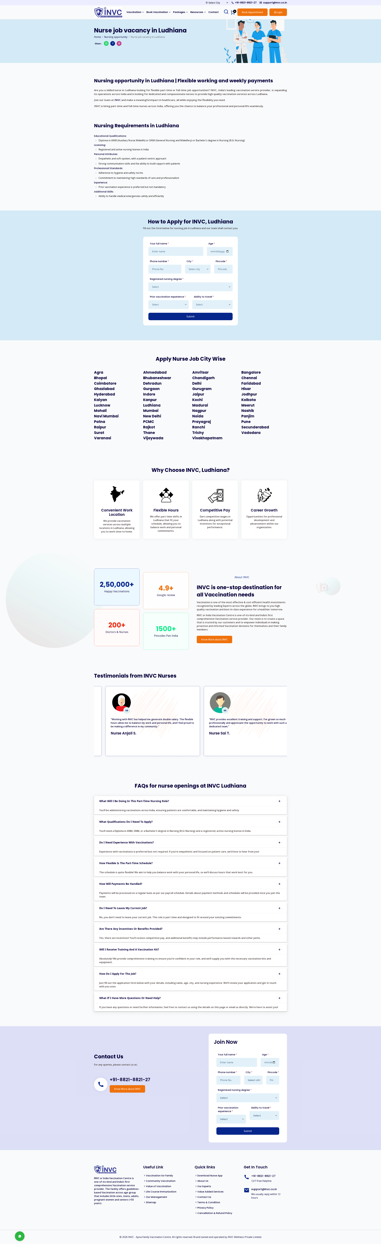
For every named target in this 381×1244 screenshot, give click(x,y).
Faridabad (251, 383)
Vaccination (134, 12)
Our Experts (204, 1186)
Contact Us (204, 1197)
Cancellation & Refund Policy (214, 1213)
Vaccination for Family (159, 1175)
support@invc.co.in (275, 2)
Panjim (247, 416)
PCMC (148, 422)
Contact (213, 12)
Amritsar (200, 372)
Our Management (156, 1197)
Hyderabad (104, 394)
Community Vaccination (160, 1181)
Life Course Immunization (161, 1191)
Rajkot (149, 427)
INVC (117, 100)
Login (279, 12)
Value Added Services (210, 1191)
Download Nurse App (209, 1175)
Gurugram (202, 389)
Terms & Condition (208, 1202)
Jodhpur (249, 394)
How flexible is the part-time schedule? (126, 863)
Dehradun (152, 383)
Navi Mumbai (106, 416)
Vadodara (251, 433)
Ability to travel (204, 296)
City (189, 261)
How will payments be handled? (120, 884)
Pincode (221, 261)
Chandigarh (203, 378)
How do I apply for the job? (117, 973)
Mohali (100, 411)
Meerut (247, 405)
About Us (202, 1181)
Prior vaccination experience (168, 296)
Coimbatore (105, 383)
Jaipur (198, 394)
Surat (99, 433)
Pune (246, 422)
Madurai (200, 405)
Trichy (198, 433)
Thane (149, 433)
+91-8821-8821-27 (246, 2)
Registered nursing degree (167, 279)
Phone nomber (227, 1072)
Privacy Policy (205, 1207)
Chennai (249, 378)
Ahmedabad (155, 372)
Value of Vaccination (158, 1186)
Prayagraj (201, 422)
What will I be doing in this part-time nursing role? (134, 801)
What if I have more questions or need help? (130, 998)
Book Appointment (252, 12)
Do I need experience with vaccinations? (126, 842)
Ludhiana (152, 405)
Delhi (197, 383)
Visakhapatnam (207, 438)
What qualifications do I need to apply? (126, 821)
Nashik (247, 411)
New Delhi (152, 416)
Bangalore (251, 372)
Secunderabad (255, 427)
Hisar (246, 389)
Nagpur (199, 411)
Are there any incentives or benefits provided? (131, 929)
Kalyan (100, 400)
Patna (99, 422)
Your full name (159, 243)
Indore (149, 394)
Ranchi (198, 427)
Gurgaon (151, 389)
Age (211, 243)
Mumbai (151, 411)
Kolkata (248, 400)
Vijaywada (153, 438)
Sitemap (151, 1202)
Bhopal (100, 378)
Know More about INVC (214, 639)
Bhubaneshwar (157, 378)
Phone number (159, 261)
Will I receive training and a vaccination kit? (129, 949)
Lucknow (102, 405)
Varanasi (102, 438)
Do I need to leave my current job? (123, 908)
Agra (98, 372)
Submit (190, 316)
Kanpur (150, 400)
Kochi (197, 400)
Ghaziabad (104, 389)
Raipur (100, 427)
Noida (197, 416)
